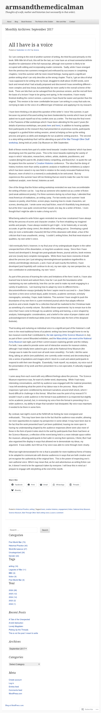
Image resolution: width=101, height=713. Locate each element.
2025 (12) (13, 593)
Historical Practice (22, 509)
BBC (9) (12, 573)
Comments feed (15, 690)
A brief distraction (16, 622)
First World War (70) (17, 542)
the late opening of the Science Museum (65, 335)
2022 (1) (12, 604)
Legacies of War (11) (17, 569)
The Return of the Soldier (44, 22)
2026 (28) (13, 590)
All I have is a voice (31, 45)
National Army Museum (81, 509)
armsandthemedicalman (44, 7)
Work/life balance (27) (18, 549)
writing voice (44, 513)
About (9, 22)
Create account (15, 679)
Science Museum (15, 513)
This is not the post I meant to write (23, 633)
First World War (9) (17, 580)
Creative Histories (45, 163)
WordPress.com (15, 693)
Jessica (36, 50)
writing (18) (13, 566)
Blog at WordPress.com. (14, 705)
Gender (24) (14, 555)
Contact (72, 22)
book (43, 509)
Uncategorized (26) (17, 552)
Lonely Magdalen (16, 626)
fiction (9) (13, 576)
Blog (16, 22)
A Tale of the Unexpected (19, 619)
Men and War (61, 22)
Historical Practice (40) (18, 545)
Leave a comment (56, 513)
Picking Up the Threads (18, 629)
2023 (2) (12, 600)
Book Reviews (26, 22)
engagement (63, 509)
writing (32, 509)
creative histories (52, 509)
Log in (11, 683)
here (49, 125)
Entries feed (14, 686)
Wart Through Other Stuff (31, 513)
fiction (70, 509)
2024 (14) (13, 597)
